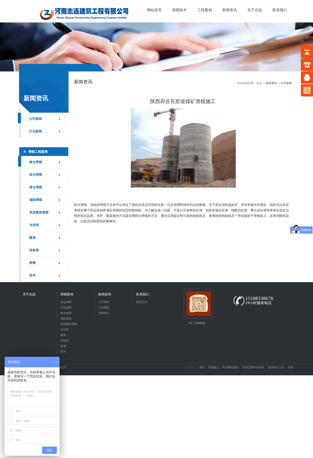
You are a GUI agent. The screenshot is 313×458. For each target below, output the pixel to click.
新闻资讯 (271, 83)
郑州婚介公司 (277, 367)
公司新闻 (35, 118)
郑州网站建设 (232, 367)
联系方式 (141, 302)
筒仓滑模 (35, 174)
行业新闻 (35, 131)
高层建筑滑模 (39, 212)
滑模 (203, 367)
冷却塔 (34, 225)
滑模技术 (103, 313)
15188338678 (259, 298)
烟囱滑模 (35, 200)
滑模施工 (215, 367)
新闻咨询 (104, 294)
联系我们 (142, 294)
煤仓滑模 (35, 187)
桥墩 (32, 262)
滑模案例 (66, 294)
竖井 (32, 275)
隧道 (32, 237)
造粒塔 (34, 250)
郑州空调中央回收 (254, 367)
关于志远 (29, 294)
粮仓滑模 (35, 162)
